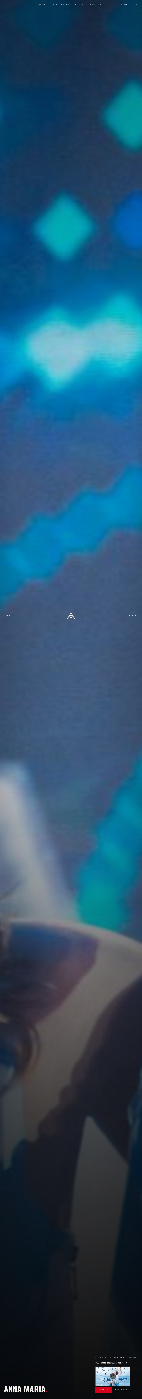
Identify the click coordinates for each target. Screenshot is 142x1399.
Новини (65, 4)
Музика (42, 4)
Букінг (125, 4)
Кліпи (53, 4)
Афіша (102, 4)
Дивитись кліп (122, 1389)
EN (136, 4)
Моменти (78, 4)
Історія (91, 4)
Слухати (104, 1390)
